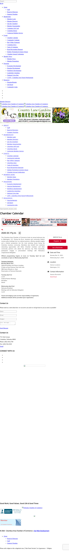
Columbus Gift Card (13, 28)
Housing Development (13, 68)
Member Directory (12, 21)
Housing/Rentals (12, 82)
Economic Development (14, 66)
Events (5, 35)
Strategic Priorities (12, 14)
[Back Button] (2, 230)
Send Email (53, 277)
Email (1, 346)
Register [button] (56, 241)
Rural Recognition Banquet (15, 49)
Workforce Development (14, 70)
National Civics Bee (13, 75)
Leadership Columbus (13, 73)
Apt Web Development (41, 531)
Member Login (11, 19)
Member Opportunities (13, 26)
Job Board (10, 84)
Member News (8, 56)
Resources (6, 80)
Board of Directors (12, 12)
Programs (6, 63)
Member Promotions (13, 61)
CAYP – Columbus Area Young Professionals (20, 77)
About (5, 7)
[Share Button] (20, 233)
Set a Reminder (57, 248)
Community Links (12, 87)
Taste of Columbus (12, 47)
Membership (7, 16)
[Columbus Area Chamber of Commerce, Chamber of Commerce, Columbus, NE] (11, 511)
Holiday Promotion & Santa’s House (17, 52)
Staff (8, 9)
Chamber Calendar (12, 38)
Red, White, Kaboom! (13, 42)
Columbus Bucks (12, 30)
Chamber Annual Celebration (15, 54)
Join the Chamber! (12, 23)
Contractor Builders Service (15, 33)
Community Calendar (13, 40)
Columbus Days (11, 45)
